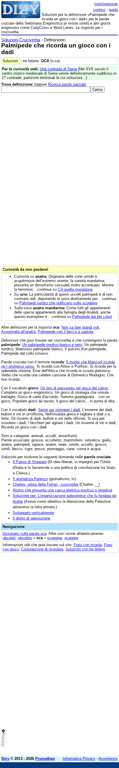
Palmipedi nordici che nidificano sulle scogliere (58, 303)
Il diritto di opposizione (31, 518)
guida (113, 10)
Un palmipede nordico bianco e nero (52, 344)
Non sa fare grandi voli (80, 327)
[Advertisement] (59, 692)
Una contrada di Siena (58, 69)
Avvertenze (108, 758)
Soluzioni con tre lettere (85, 549)
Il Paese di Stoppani (30, 462)
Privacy (3, 739)
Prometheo (45, 758)
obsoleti (9, 538)
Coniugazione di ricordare (42, 549)
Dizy (5, 758)
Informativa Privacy (79, 758)
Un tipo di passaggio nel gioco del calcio (74, 388)
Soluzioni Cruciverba (20, 39)
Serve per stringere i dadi (59, 410)
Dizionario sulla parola (25, 533)
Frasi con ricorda (88, 545)
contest (99, 10)
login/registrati (106, 4)
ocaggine (54, 538)
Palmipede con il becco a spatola (65, 331)
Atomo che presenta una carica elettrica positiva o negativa (62, 490)
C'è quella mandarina (75, 289)
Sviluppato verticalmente (33, 513)
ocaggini (71, 538)
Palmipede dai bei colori (92, 316)
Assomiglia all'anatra (18, 331)
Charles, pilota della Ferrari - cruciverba (45, 484)
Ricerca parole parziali (66, 84)
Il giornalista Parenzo (30, 479)
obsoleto (25, 538)
